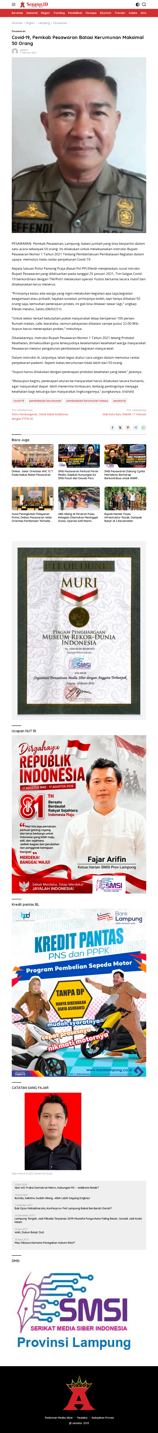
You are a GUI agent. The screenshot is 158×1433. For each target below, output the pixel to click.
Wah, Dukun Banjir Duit (29, 1232)
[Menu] (14, 4)
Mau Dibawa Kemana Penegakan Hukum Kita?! (45, 1242)
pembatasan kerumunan (45, 401)
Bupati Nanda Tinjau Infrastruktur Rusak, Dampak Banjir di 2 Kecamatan (123, 517)
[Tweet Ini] (120, 428)
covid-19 (19, 401)
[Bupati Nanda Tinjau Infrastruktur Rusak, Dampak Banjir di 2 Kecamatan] (125, 498)
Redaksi (82, 1417)
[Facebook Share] (112, 428)
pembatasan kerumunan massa (87, 401)
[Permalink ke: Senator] (15, 51)
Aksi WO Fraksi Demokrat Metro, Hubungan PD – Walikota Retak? (57, 1187)
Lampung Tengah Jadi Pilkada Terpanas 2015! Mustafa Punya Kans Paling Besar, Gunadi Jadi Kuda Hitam (78, 1220)
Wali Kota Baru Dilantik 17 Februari (124, 412)
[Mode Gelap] (137, 4)
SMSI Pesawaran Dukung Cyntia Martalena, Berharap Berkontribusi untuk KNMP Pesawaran (124, 475)
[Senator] (33, 4)
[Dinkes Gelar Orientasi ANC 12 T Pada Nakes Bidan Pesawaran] (33, 456)
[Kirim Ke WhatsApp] (143, 428)
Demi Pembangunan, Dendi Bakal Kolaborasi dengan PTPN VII (40, 414)
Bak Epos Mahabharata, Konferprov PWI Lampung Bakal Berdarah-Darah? (63, 1208)
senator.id (119, 401)
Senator (24, 50)
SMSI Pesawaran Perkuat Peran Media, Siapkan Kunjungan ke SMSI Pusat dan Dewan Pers (78, 475)
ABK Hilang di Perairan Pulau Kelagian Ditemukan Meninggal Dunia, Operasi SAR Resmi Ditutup (78, 517)
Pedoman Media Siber (59, 1417)
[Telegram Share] (136, 428)
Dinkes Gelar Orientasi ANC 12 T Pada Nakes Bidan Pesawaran (32, 473)
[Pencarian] (144, 4)
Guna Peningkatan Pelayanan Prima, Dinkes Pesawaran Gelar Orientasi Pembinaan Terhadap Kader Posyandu (32, 517)
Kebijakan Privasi (103, 1417)
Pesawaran (18, 31)
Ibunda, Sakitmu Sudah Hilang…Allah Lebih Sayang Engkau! (52, 1198)
